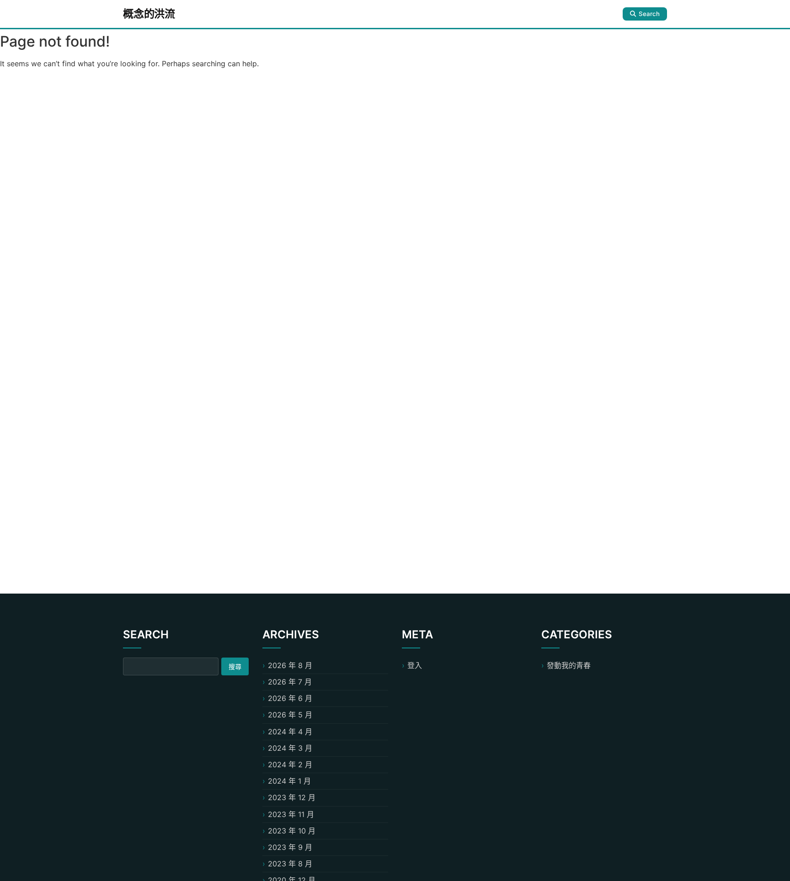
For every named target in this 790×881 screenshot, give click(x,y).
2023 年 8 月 (290, 863)
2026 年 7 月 (290, 681)
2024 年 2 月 (290, 764)
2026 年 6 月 (290, 698)
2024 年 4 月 (290, 731)
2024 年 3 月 (290, 748)
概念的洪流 (149, 13)
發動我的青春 (569, 665)
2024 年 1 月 (289, 780)
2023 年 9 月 (290, 847)
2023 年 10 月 (291, 830)
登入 (414, 665)
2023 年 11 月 (291, 814)
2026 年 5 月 (290, 714)
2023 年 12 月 (291, 797)
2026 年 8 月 (290, 665)
